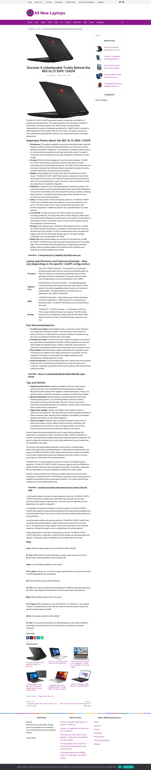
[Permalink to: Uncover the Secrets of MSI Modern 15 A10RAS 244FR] (81, 676)
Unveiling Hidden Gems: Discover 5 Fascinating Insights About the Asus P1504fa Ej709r (34, 687)
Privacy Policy (99, 736)
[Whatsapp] (42, 637)
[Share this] (27, 637)
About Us (97, 725)
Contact (97, 729)
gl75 (52, 696)
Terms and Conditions (102, 740)
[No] (148, 767)
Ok (120, 767)
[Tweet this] (31, 637)
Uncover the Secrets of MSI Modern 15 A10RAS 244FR (80, 685)
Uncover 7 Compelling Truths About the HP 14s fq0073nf (57, 662)
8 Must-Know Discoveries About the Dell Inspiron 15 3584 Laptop (75, 703)
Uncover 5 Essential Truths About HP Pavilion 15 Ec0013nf (35, 664)
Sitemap (97, 744)
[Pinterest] (120, 2)
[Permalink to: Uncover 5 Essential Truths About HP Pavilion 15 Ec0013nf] (36, 654)
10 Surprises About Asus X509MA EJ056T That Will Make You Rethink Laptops (57, 687)
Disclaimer (98, 733)
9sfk (48, 696)
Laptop (34, 696)
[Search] (122, 22)
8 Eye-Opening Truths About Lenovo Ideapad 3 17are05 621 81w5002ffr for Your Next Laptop (80, 664)
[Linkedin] (123, 2)
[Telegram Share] (38, 637)
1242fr (45, 696)
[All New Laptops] (45, 12)
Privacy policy (128, 767)
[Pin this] (34, 637)
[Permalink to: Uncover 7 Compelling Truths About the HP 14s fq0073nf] (58, 653)
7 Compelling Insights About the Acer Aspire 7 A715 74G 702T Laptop (41, 703)
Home (96, 722)
